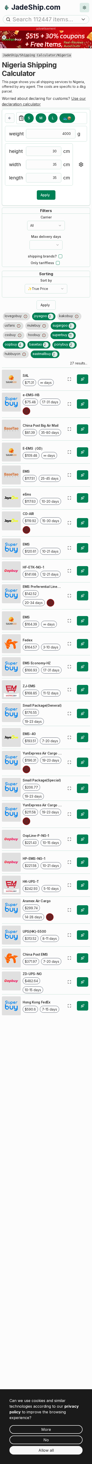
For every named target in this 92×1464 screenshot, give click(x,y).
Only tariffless (42, 263)
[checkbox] (60, 256)
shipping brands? (42, 256)
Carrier (46, 217)
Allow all (46, 1450)
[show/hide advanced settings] (81, 164)
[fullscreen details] (69, 379)
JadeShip (10, 55)
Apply (45, 195)
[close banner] (4, 37)
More (46, 1429)
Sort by (46, 280)
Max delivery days (46, 236)
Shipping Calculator (38, 55)
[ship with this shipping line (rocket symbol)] (82, 379)
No (46, 1439)
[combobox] (46, 225)
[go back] (9, 118)
